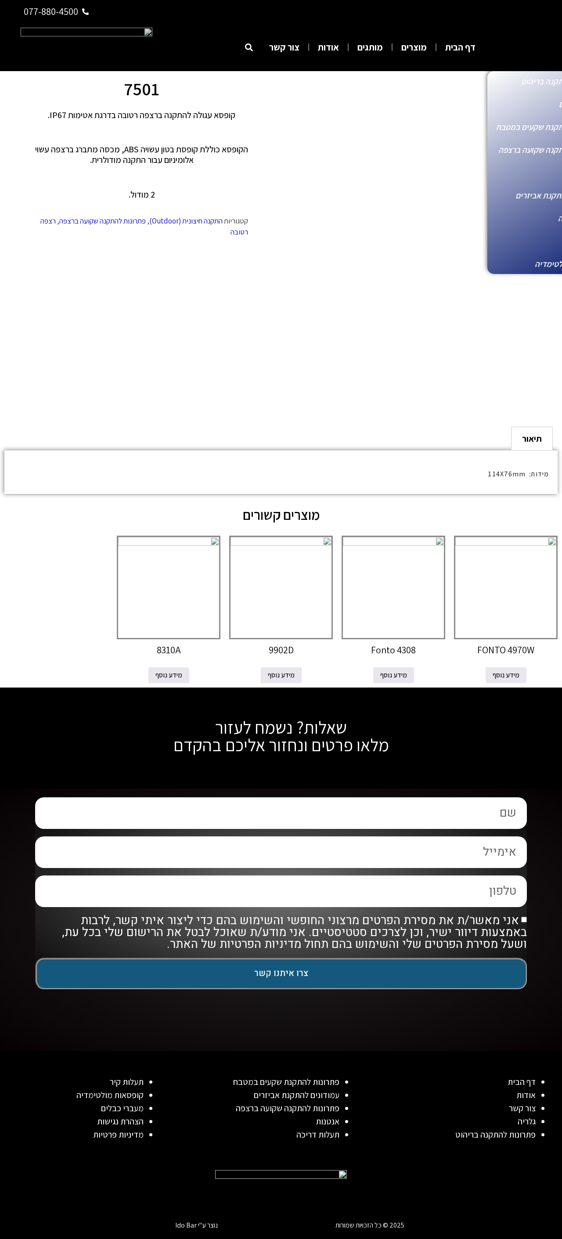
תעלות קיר (127, 1082)
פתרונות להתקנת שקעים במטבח (286, 1082)
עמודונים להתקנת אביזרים (296, 1095)
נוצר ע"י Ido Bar (196, 1225)
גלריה (527, 1121)
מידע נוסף (506, 675)
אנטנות (327, 1121)
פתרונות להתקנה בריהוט (495, 1134)
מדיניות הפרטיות (260, 944)
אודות (328, 47)
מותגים (370, 47)
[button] (248, 47)
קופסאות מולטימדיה (110, 1095)
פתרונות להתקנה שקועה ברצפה (102, 221)
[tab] (532, 438)
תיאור (532, 438)
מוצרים (414, 47)
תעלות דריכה (317, 1134)
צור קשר (284, 47)
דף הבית (460, 47)
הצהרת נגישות (120, 1121)
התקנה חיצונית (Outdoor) (186, 221)
